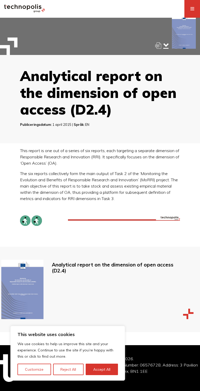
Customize (34, 369)
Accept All (101, 369)
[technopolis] (24, 11)
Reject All (68, 369)
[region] (67, 353)
